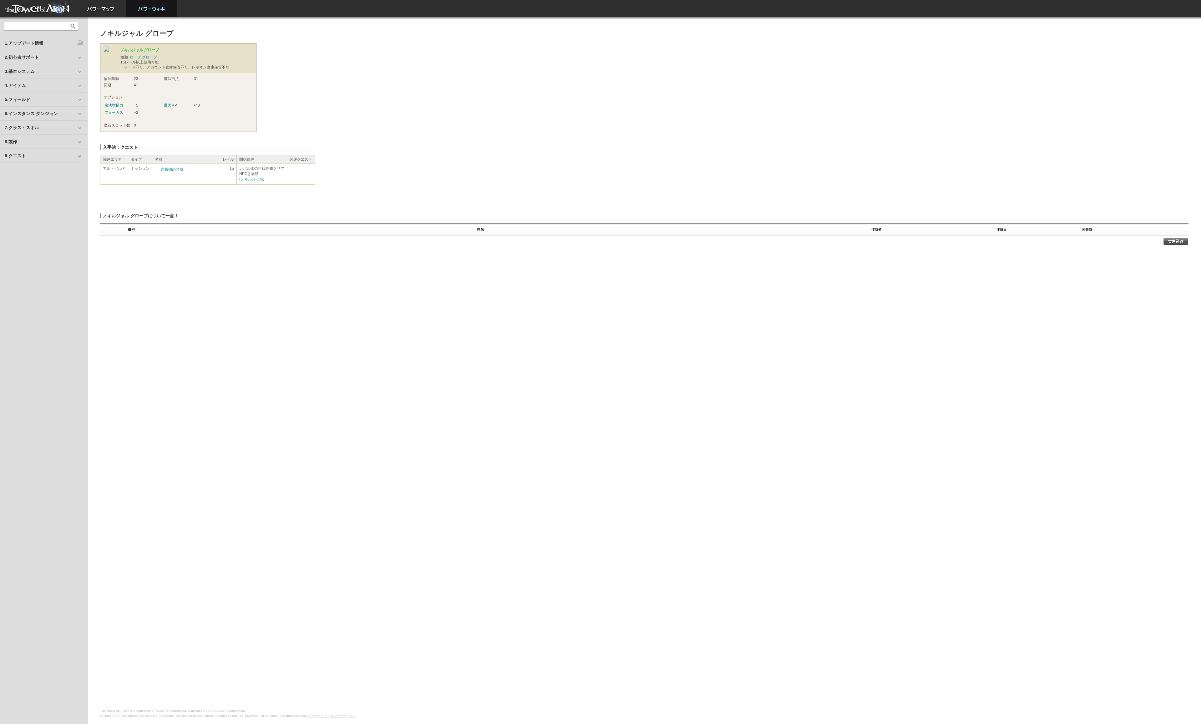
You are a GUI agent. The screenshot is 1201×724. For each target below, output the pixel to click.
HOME (37, 8)
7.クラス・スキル (22, 127)
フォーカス (113, 112)
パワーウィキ (151, 8)
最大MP (170, 105)
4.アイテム (15, 85)
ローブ (135, 57)
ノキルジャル (252, 179)
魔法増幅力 (113, 105)
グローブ (149, 57)
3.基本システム (20, 71)
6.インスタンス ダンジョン (31, 113)
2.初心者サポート (22, 57)
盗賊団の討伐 (172, 169)
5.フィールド (17, 99)
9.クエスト (15, 155)
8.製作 (11, 141)
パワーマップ (100, 8)
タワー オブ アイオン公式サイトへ (331, 715)
